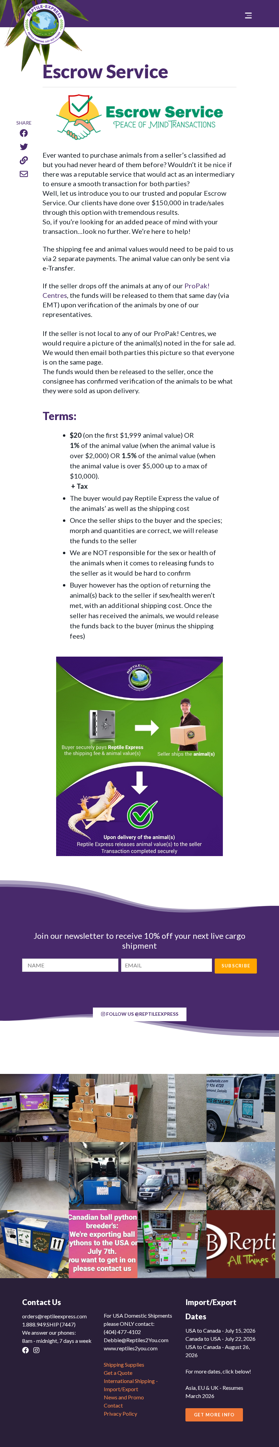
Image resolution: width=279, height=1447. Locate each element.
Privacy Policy (120, 1413)
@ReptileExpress (142, 1014)
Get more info (214, 1414)
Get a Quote (118, 1372)
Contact (113, 1405)
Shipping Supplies (124, 1364)
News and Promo (124, 1397)
